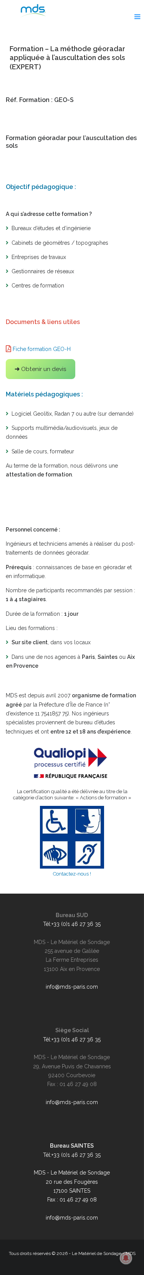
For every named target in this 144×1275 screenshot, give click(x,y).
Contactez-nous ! (72, 874)
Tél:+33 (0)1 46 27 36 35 (72, 924)
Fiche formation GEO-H (42, 349)
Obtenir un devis (40, 369)
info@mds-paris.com (72, 987)
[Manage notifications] (126, 1258)
